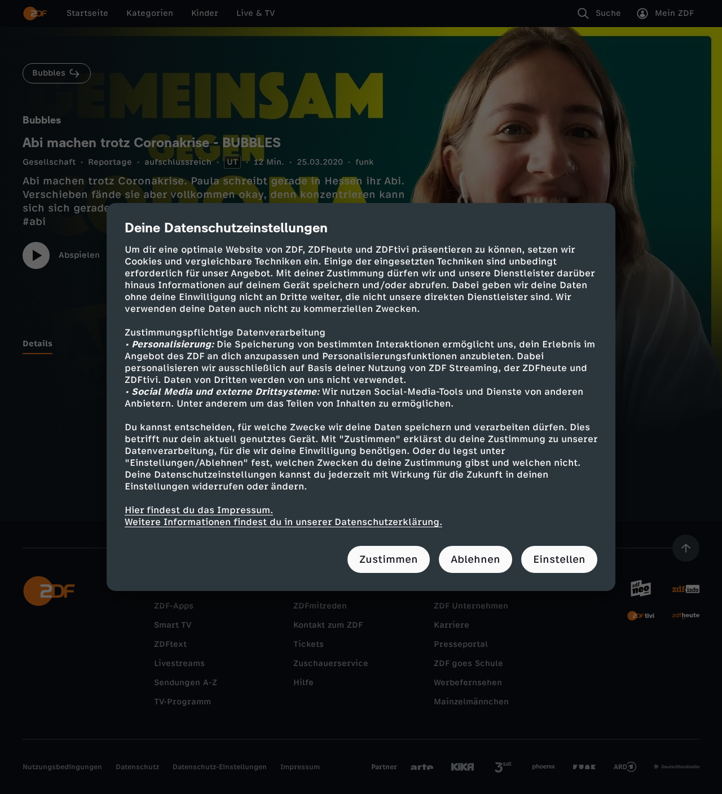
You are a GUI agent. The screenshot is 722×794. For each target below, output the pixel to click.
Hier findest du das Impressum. (199, 510)
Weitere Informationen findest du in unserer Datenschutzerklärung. (283, 522)
